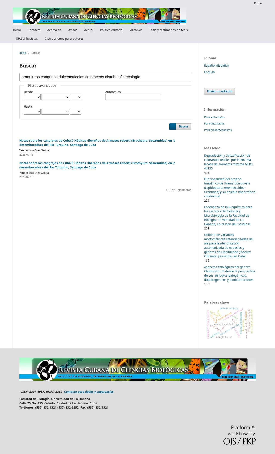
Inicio (17, 30)
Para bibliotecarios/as (218, 130)
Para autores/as (214, 123)
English (209, 72)
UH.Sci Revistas (27, 38)
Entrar (258, 3)
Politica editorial (111, 30)
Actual (88, 30)
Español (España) (216, 65)
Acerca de (54, 30)
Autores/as (113, 92)
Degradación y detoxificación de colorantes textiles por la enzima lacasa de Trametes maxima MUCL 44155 (228, 161)
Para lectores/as (214, 117)
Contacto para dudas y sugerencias (89, 392)
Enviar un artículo (219, 91)
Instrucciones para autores (64, 38)
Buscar (183, 126)
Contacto (34, 30)
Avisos (72, 30)
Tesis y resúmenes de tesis (168, 30)
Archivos (136, 30)
